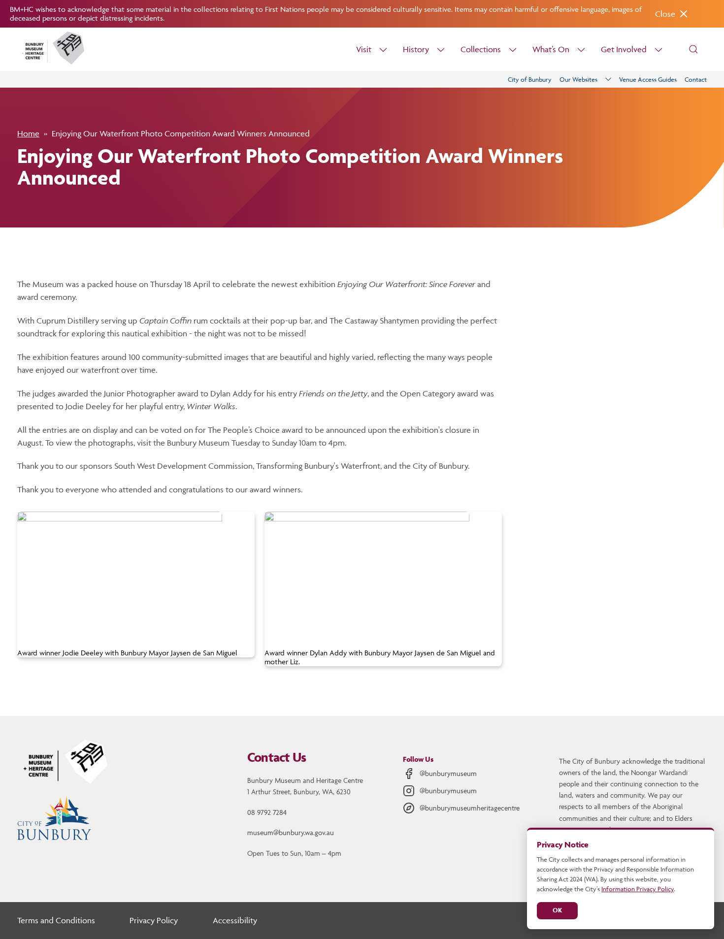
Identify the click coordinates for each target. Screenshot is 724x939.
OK (557, 910)
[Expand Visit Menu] (383, 49)
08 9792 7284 (267, 812)
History (416, 49)
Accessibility (235, 920)
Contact (696, 79)
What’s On (550, 49)
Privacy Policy (154, 920)
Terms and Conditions (56, 920)
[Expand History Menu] (441, 49)
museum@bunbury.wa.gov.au (290, 832)
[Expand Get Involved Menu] (658, 49)
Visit (363, 49)
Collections (481, 49)
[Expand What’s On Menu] (581, 49)
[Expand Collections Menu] (513, 49)
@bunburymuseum (448, 773)
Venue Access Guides (648, 79)
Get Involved (624, 49)
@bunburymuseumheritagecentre (470, 808)
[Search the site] (693, 49)
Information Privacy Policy (637, 889)
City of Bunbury (530, 79)
